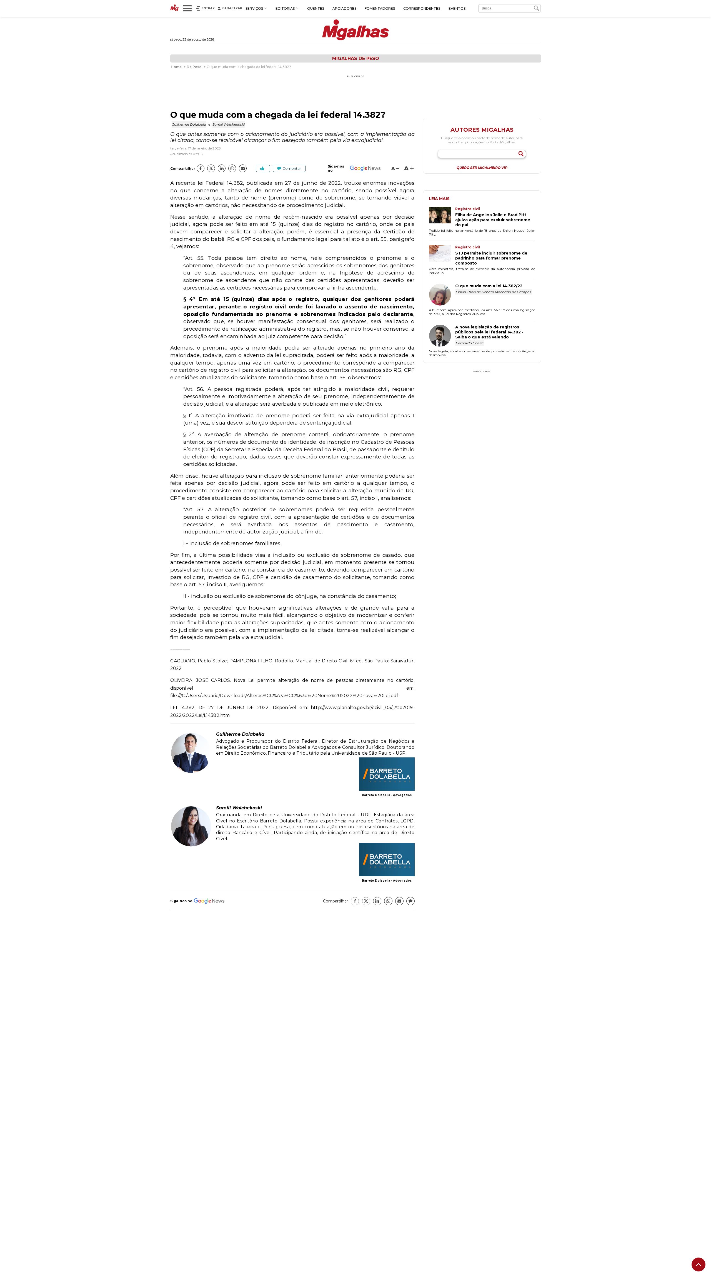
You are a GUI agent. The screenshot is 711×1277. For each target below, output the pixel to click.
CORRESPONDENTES (421, 8)
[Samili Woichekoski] (191, 845)
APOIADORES (344, 8)
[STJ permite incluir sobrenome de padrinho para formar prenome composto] (442, 255)
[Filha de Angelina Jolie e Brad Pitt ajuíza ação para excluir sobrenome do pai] (442, 217)
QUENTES (315, 8)
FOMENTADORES (380, 8)
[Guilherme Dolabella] (191, 772)
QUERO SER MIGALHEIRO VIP (482, 167)
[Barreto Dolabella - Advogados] (387, 774)
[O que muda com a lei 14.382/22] (442, 295)
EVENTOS (457, 8)
